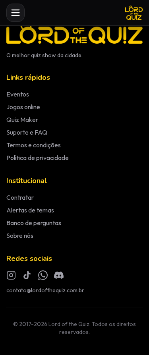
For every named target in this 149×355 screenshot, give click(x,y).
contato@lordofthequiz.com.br (45, 290)
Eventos (17, 94)
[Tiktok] (27, 275)
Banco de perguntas (33, 223)
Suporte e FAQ (26, 132)
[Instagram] (11, 275)
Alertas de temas (30, 210)
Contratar (20, 197)
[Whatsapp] (43, 275)
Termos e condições (33, 145)
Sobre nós (19, 235)
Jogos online (23, 107)
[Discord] (59, 275)
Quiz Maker (22, 119)
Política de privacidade (37, 158)
